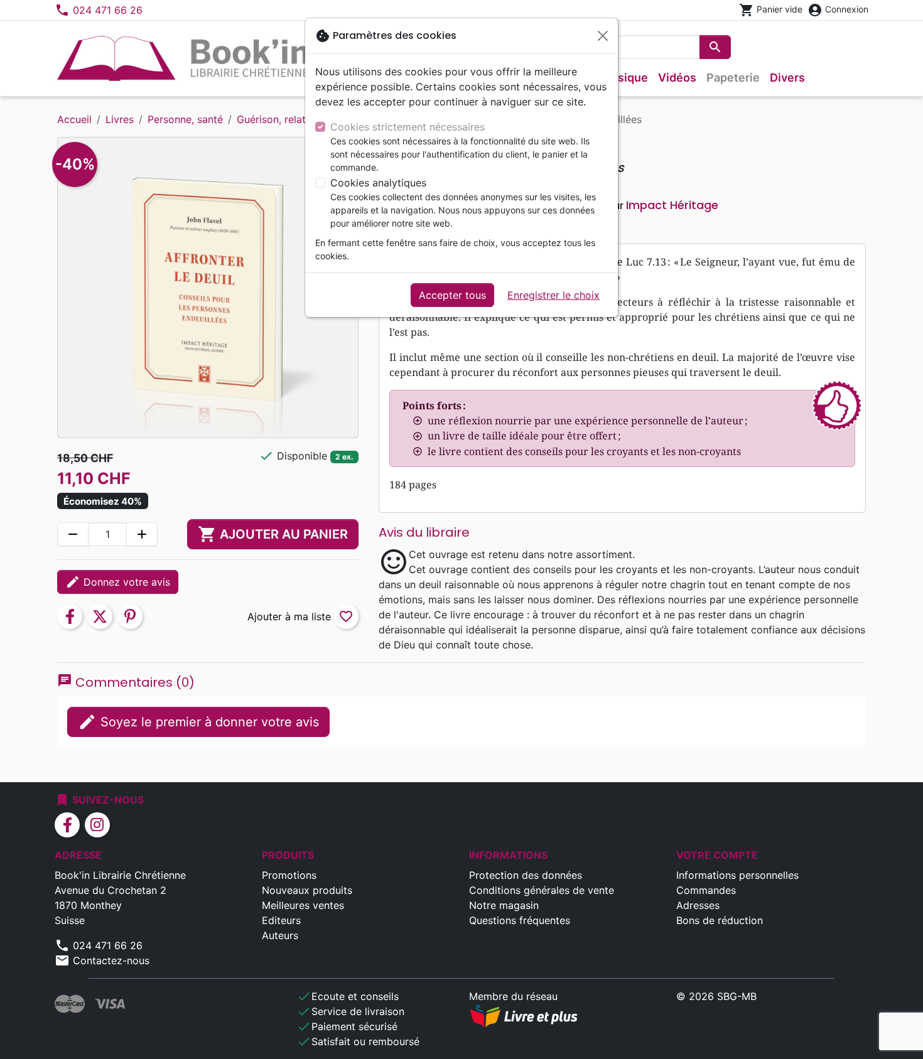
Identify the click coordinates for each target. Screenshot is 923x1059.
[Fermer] (603, 36)
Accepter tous (452, 295)
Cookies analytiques (378, 182)
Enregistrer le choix (553, 295)
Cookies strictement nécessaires (407, 127)
